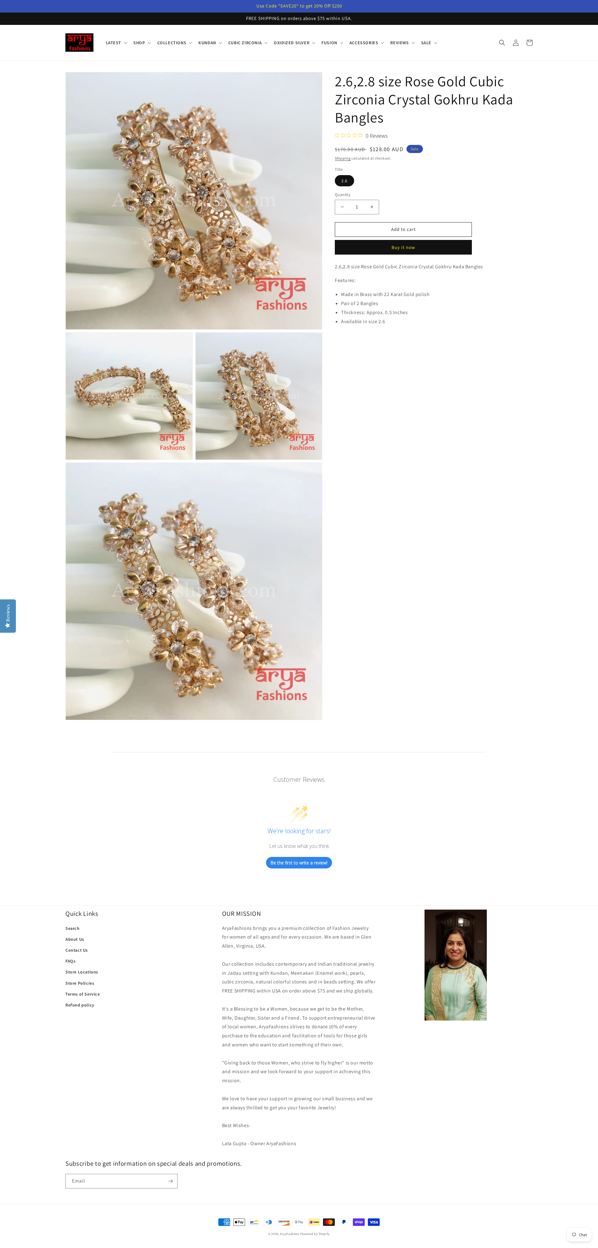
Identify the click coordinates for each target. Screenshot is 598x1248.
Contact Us (76, 950)
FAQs (70, 961)
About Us (74, 939)
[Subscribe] (170, 1181)
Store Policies (79, 983)
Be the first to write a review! (299, 863)
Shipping (343, 158)
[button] (116, 42)
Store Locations (81, 972)
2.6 (344, 181)
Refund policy (79, 1005)
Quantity (342, 194)
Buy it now (403, 247)
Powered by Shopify (315, 1234)
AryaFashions (289, 1234)
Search (72, 928)
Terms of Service (82, 994)
